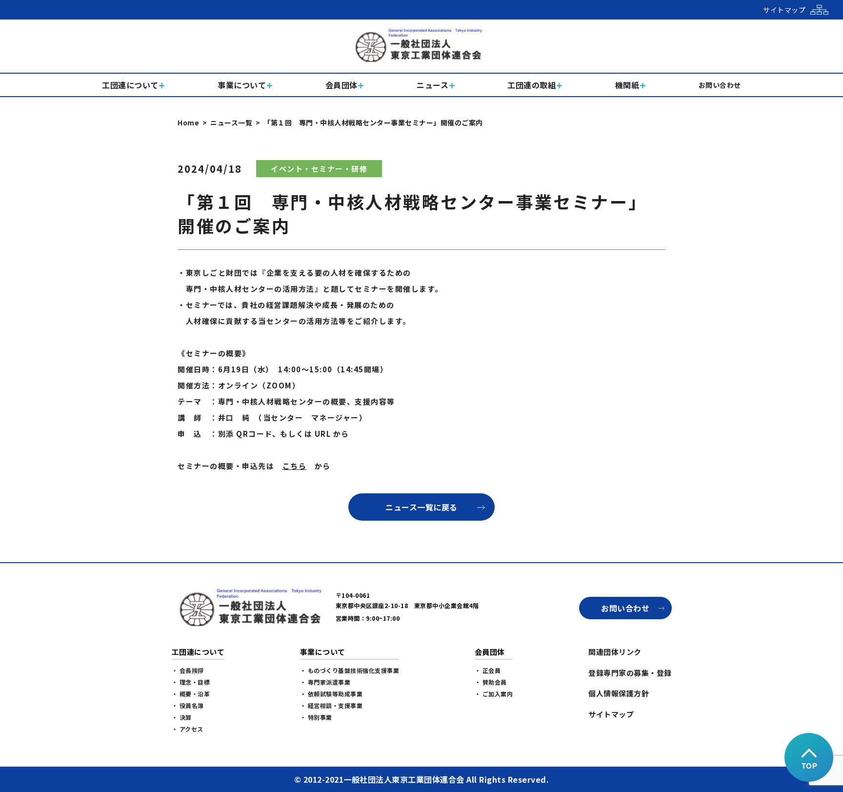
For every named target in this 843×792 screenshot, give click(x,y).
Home (188, 122)
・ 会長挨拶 (188, 670)
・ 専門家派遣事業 (325, 682)
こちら (294, 466)
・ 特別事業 (316, 717)
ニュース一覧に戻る (421, 507)
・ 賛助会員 (491, 682)
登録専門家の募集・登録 (630, 673)
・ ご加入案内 (494, 694)
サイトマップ (611, 714)
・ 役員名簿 (188, 705)
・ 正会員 (488, 670)
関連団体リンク (615, 652)
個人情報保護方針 (618, 693)
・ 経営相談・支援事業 (331, 705)
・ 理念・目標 (191, 682)
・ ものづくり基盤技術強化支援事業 (350, 670)
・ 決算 (182, 717)
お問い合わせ (625, 608)
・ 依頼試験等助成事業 (331, 694)
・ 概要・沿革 (191, 694)
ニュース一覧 (231, 122)
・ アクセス (187, 729)
